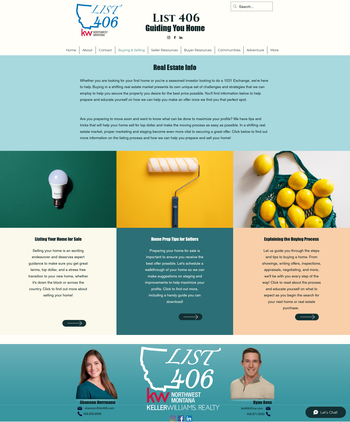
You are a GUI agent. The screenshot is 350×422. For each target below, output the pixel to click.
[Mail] (79, 408)
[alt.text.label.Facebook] (175, 37)
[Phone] (79, 414)
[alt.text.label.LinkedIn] (181, 37)
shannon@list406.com (99, 408)
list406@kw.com (252, 408)
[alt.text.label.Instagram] (169, 37)
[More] (74, 323)
